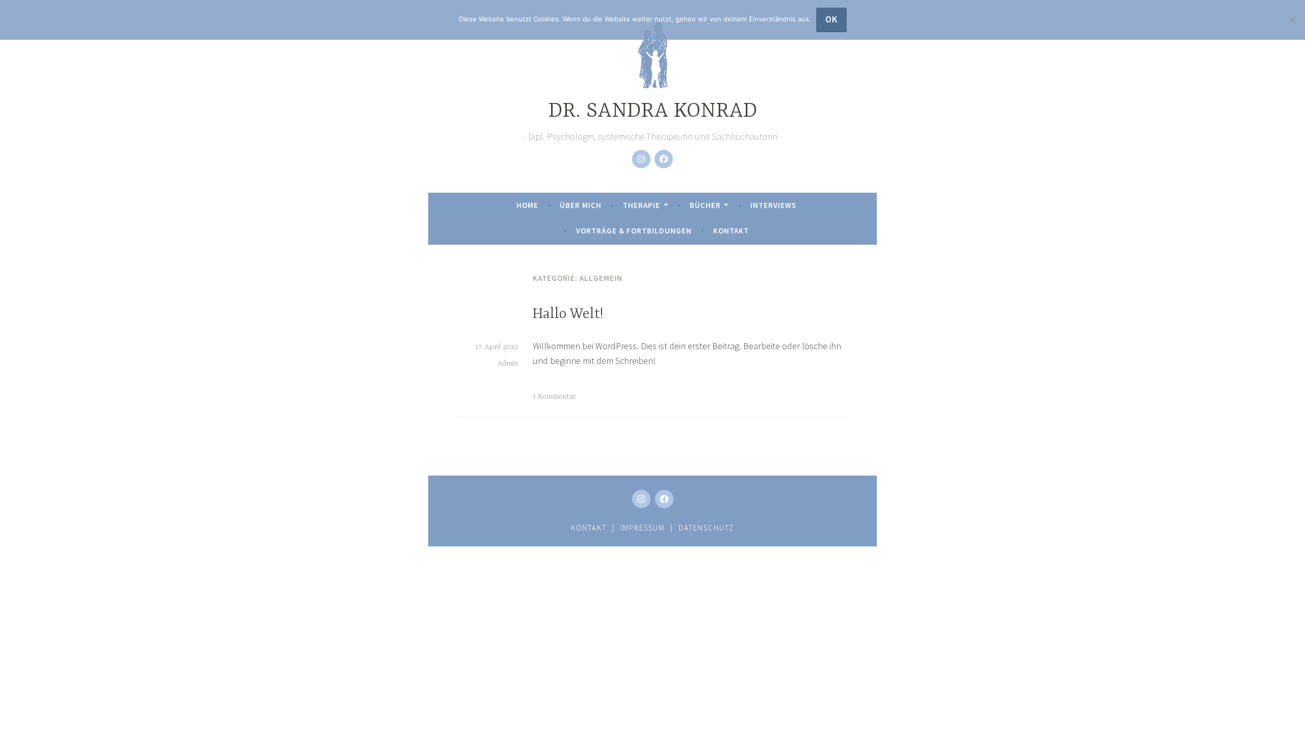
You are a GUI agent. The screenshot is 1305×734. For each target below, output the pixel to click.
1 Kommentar (554, 396)
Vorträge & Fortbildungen (634, 230)
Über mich (581, 205)
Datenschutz (706, 528)
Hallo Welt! (568, 314)
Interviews (773, 205)
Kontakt (731, 230)
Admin (508, 363)
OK (831, 19)
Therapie (641, 205)
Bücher (705, 205)
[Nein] (1292, 20)
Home (527, 205)
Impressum (642, 528)
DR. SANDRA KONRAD (653, 111)
